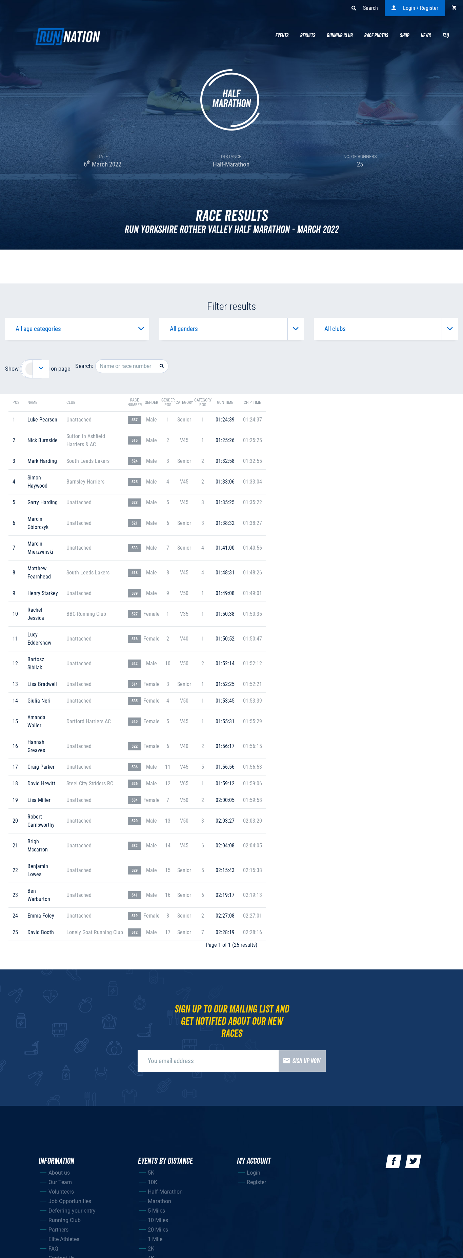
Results (307, 35)
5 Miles (156, 1210)
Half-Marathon (165, 1191)
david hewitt (41, 783)
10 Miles (158, 1220)
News (426, 35)
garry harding (42, 502)
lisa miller (39, 800)
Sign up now (306, 1061)
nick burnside (42, 440)
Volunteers (61, 1191)
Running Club (340, 35)
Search (370, 8)
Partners (58, 1229)
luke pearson (42, 419)
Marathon (159, 1201)
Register (256, 1182)
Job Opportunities (69, 1201)
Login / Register (420, 8)
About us (59, 1172)
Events (281, 35)
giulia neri (39, 700)
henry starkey (42, 593)
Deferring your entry (72, 1210)
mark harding (42, 461)
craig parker (41, 767)
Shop (404, 35)
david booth (40, 932)
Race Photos (376, 35)
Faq (445, 35)
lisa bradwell (42, 684)
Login (253, 1172)
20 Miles (158, 1229)
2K (151, 1248)
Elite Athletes (63, 1239)
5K (151, 1172)
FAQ (53, 1248)
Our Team (60, 1182)
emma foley (40, 915)
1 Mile (155, 1239)
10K (152, 1182)
